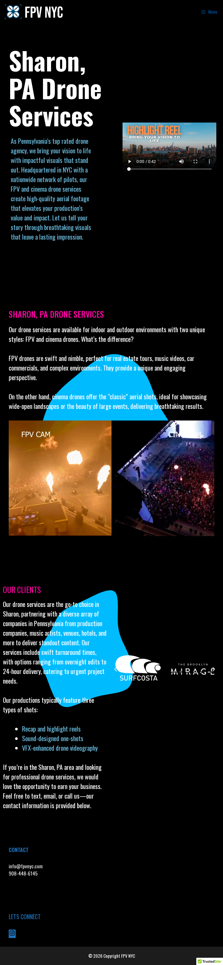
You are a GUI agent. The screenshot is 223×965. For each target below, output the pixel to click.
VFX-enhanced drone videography (60, 747)
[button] (115, 669)
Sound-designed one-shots (52, 738)
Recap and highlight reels (51, 728)
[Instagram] (12, 934)
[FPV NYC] (34, 11)
